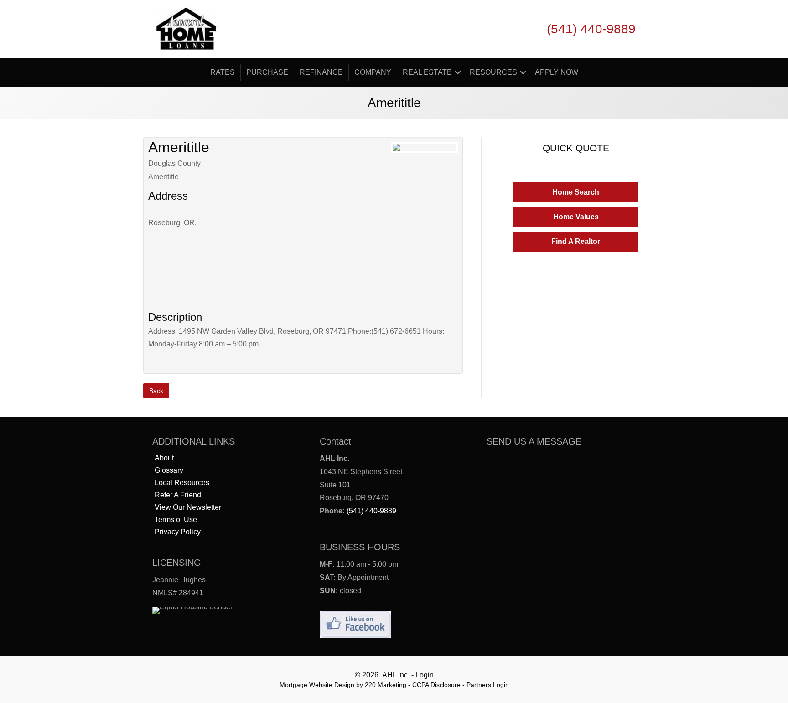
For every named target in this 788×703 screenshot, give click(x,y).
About (164, 458)
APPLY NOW (556, 72)
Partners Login (488, 684)
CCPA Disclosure (436, 684)
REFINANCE (321, 72)
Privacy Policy (178, 532)
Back (156, 390)
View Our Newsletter (188, 507)
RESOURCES (493, 72)
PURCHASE (267, 72)
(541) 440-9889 (371, 511)
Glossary (169, 470)
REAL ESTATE (427, 72)
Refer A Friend (178, 495)
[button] (575, 192)
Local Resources (182, 482)
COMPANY (372, 72)
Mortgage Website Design (317, 684)
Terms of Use (176, 519)
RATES (222, 72)
